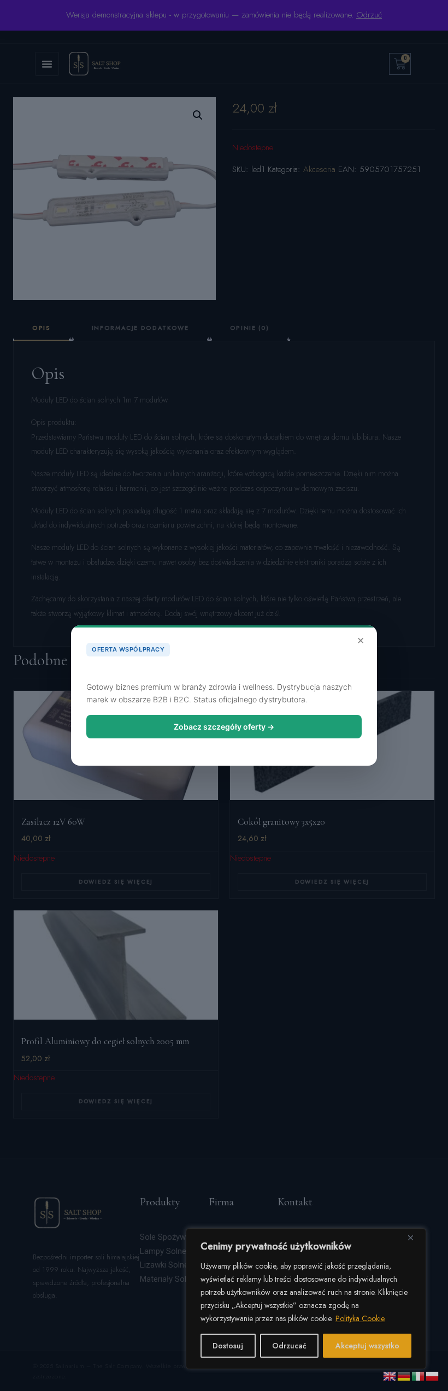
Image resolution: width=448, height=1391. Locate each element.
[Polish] (433, 1375)
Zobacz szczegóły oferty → (224, 726)
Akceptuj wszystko (367, 1345)
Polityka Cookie (360, 1318)
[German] (404, 1375)
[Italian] (418, 1375)
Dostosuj (228, 1345)
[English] (390, 1375)
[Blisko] (414, 1237)
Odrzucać (289, 1345)
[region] (306, 1298)
